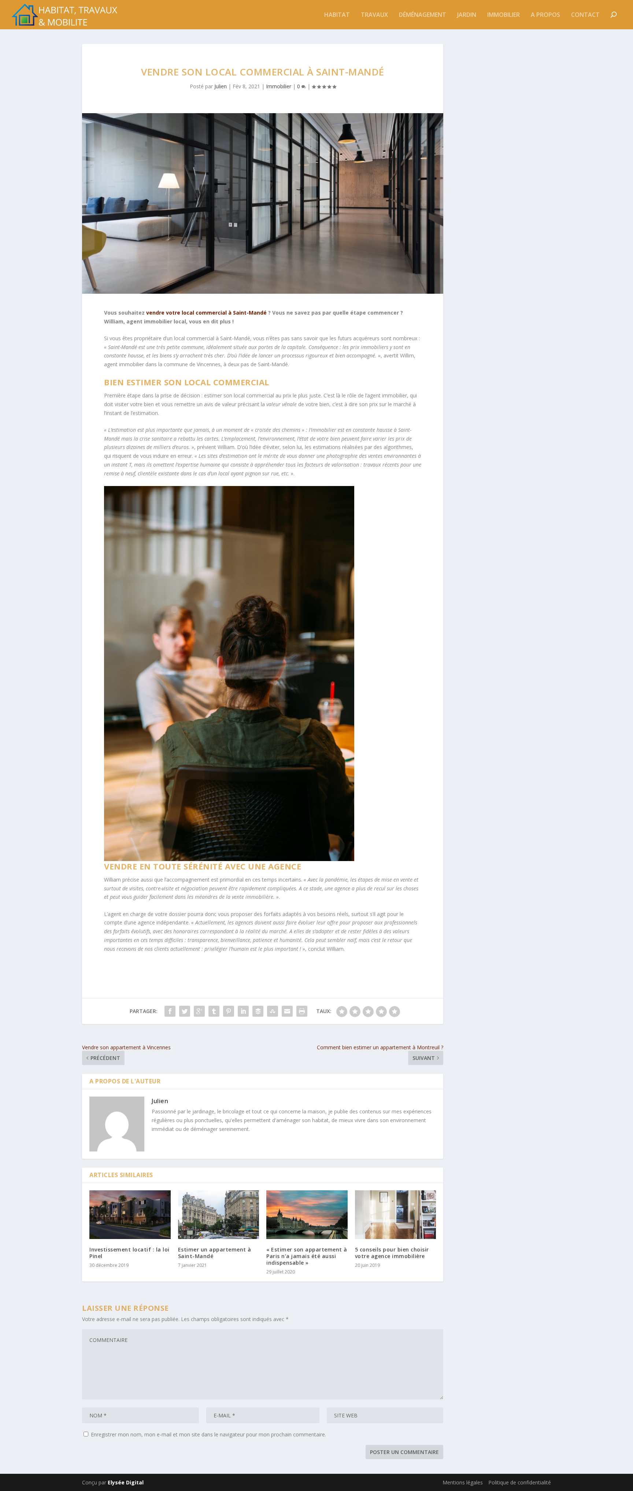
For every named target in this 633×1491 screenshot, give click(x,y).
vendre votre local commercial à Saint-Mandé (206, 312)
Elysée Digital (126, 1482)
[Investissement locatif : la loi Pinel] (130, 1214)
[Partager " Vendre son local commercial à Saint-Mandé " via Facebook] (170, 1011)
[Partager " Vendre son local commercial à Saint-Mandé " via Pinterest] (228, 1011)
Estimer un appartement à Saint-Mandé (214, 1253)
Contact (585, 15)
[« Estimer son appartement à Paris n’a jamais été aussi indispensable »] (307, 1214)
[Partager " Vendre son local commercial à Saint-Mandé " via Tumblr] (214, 1011)
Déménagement (422, 15)
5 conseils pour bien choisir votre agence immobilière (392, 1253)
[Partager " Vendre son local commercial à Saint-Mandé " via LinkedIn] (243, 1011)
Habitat (337, 15)
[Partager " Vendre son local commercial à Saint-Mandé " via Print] (302, 1011)
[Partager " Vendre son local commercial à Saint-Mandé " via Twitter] (184, 1011)
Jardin (466, 15)
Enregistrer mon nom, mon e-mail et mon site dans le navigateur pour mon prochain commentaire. (208, 1434)
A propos (545, 15)
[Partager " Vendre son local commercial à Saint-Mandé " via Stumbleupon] (272, 1011)
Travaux (374, 15)
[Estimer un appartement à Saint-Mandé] (218, 1214)
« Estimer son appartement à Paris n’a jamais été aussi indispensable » (306, 1256)
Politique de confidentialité (519, 1482)
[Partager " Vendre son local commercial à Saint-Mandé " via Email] (287, 1011)
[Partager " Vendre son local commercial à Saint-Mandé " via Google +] (199, 1011)
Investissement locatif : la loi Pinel (129, 1253)
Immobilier (503, 15)
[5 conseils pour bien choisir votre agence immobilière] (395, 1214)
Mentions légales (463, 1482)
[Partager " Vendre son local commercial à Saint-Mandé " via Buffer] (258, 1011)
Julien (220, 86)
